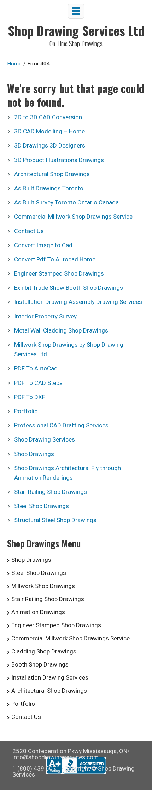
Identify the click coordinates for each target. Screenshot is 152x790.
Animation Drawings (38, 612)
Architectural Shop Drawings (52, 174)
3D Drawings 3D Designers (49, 145)
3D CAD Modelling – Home (49, 131)
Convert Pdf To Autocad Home (54, 259)
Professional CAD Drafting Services (61, 425)
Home (14, 63)
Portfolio (26, 411)
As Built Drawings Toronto (48, 188)
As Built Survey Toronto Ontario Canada (66, 202)
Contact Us (29, 231)
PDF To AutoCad (36, 368)
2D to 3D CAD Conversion (48, 117)
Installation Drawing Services (49, 677)
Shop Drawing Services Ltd (76, 30)
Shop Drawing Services (44, 439)
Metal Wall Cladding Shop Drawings (61, 330)
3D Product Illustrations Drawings (59, 159)
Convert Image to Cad (43, 245)
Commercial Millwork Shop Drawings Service (73, 216)
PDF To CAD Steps (38, 382)
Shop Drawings (34, 453)
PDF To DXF (29, 396)
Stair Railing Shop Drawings (50, 491)
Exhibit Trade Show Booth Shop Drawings (68, 287)
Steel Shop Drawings (41, 505)
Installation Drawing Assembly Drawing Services (78, 301)
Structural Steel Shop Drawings (55, 520)
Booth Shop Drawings (40, 664)
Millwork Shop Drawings (43, 585)
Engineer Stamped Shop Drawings (59, 273)
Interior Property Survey (45, 316)
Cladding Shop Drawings (43, 651)
